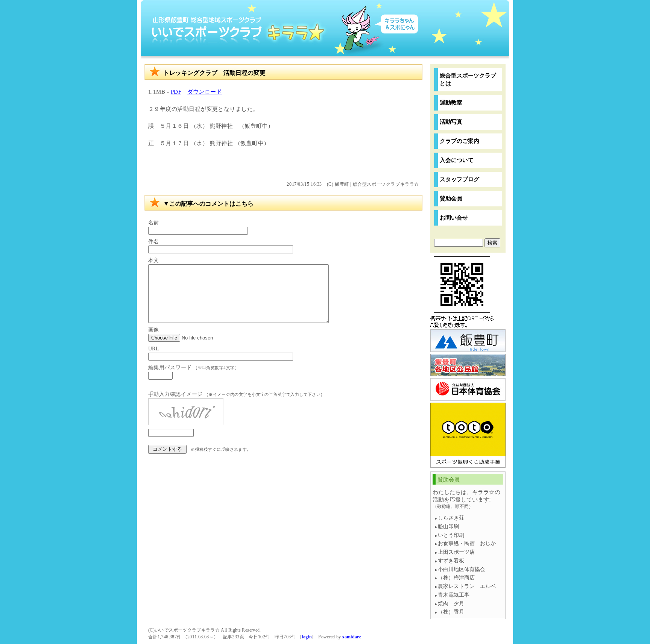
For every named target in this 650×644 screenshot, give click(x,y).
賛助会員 (451, 198)
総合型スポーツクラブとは (468, 79)
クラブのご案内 (459, 141)
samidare (351, 636)
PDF (176, 91)
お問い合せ (454, 217)
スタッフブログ (459, 179)
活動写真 (451, 121)
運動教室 (451, 102)
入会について (457, 160)
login (307, 636)
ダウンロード (204, 91)
